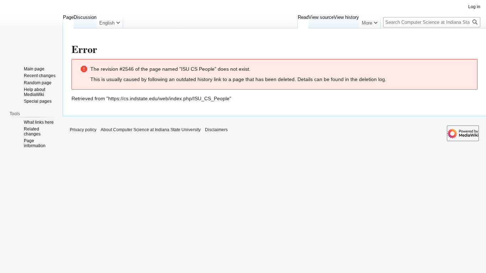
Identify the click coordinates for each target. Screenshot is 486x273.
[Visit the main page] (31, 28)
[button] (109, 21)
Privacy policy (83, 129)
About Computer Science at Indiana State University (151, 129)
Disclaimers (216, 129)
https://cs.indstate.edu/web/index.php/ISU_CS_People (168, 98)
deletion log (372, 79)
